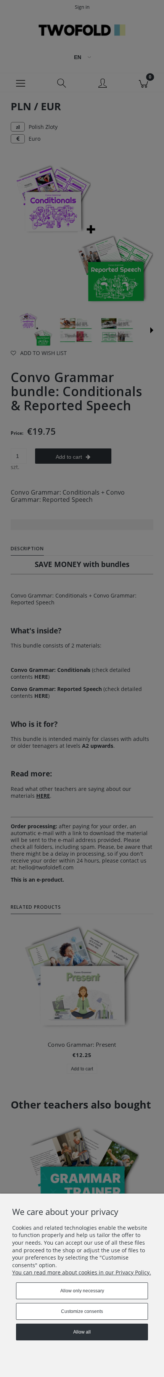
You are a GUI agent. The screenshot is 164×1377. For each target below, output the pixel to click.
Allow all (82, 1332)
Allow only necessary (82, 1290)
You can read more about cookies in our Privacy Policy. (81, 1272)
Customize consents (82, 1311)
